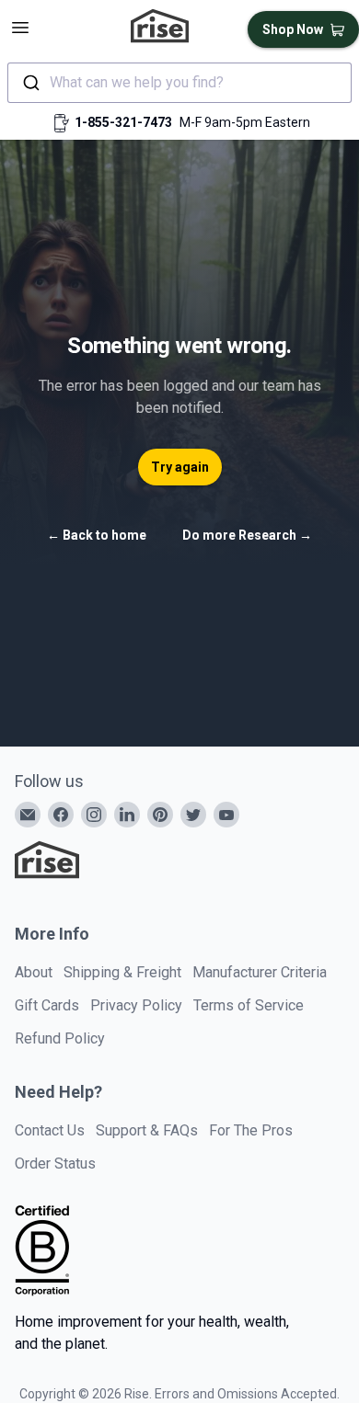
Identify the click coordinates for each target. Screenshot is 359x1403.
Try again (180, 467)
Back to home (96, 535)
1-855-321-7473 (123, 122)
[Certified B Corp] (42, 1250)
